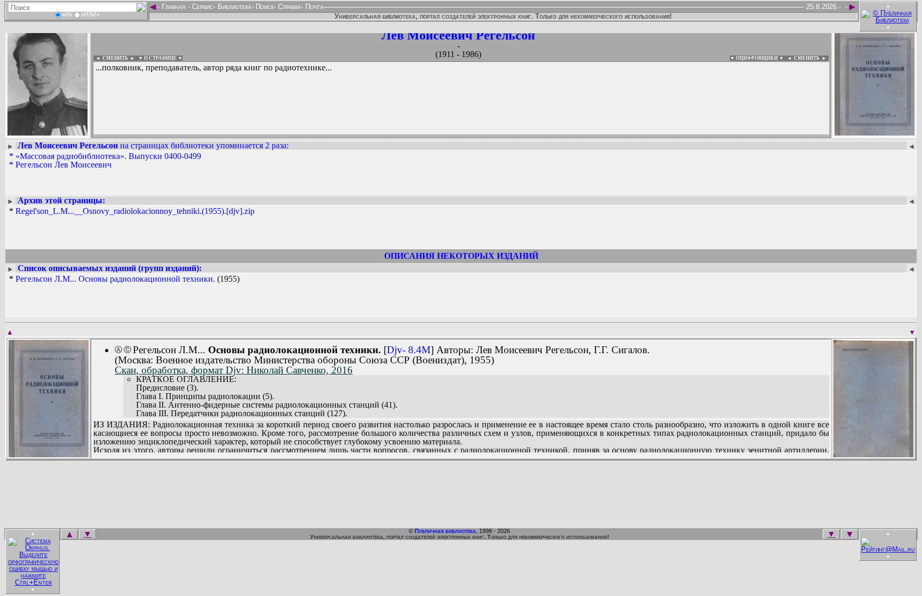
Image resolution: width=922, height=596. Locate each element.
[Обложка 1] (49, 453)
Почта (313, 6)
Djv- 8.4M (409, 349)
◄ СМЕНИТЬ (110, 58)
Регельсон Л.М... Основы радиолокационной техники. (115, 278)
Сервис (201, 6)
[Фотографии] (47, 132)
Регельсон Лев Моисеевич (63, 164)
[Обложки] (874, 132)
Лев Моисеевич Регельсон (458, 35)
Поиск (263, 6)
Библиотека (233, 6)
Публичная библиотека (445, 531)
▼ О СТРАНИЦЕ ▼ (160, 58)
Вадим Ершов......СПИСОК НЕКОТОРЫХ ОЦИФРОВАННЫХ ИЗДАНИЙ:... (352, 135)
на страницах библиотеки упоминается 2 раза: (153, 145)
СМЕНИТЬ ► (811, 58)
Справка (288, 6)
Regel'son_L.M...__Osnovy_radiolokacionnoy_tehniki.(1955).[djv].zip (135, 211)
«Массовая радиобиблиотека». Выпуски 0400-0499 (108, 156)
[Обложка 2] (873, 453)
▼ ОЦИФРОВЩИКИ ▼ (757, 58)
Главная (174, 6)
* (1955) (124, 279)
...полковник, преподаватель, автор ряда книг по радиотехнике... (214, 67)
